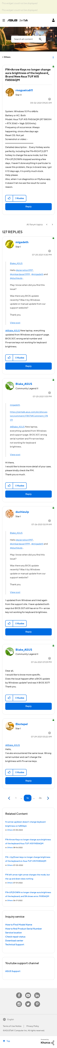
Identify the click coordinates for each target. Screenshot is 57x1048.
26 (40, 798)
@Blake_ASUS (12, 330)
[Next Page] (47, 798)
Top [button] (8, 1041)
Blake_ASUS (16, 263)
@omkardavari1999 (20, 274)
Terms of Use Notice (12, 1026)
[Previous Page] (9, 798)
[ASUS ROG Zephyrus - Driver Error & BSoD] (52, 225)
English (10, 1019)
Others (7, 57)
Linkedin (37, 992)
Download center (14, 940)
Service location (13, 932)
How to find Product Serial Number (23, 928)
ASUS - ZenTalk (17, 20)
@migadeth (37, 274)
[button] (9, 198)
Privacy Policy (32, 1026)
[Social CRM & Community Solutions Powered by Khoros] (47, 1041)
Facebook (19, 992)
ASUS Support (12, 971)
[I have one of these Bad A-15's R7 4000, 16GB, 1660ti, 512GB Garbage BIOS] (47, 225)
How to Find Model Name (18, 924)
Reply (28, 206)
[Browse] (4, 20)
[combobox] (28, 39)
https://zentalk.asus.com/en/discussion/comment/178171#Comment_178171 (29, 416)
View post (15, 322)
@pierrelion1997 (24, 270)
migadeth (15, 405)
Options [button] (53, 57)
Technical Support (14, 944)
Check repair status (15, 936)
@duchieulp (16, 278)
